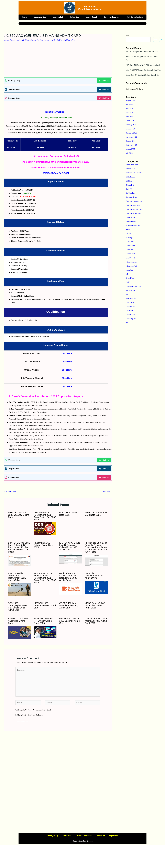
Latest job (74, 17)
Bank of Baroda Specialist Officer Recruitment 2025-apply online (68, 576)
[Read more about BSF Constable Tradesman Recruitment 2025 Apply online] (19, 589)
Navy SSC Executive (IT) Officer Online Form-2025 (44, 620)
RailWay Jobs (130, 290)
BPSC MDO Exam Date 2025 (68, 513)
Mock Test (129, 270)
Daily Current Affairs (134, 17)
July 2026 (129, 104)
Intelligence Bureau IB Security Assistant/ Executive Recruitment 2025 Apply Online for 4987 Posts (96, 547)
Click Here (67, 353)
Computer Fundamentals (134, 209)
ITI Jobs (128, 234)
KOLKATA (130, 242)
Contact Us (100, 836)
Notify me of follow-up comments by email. (34, 710)
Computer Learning (111, 17)
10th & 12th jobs (132, 165)
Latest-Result (91, 17)
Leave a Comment (10, 40)
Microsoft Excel (131, 262)
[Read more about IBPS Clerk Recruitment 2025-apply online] (96, 587)
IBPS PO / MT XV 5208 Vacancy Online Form (18, 514)
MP (127, 274)
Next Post (107, 491)
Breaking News (131, 197)
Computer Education (133, 205)
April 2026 (129, 117)
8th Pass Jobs (130, 169)
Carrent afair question (134, 201)
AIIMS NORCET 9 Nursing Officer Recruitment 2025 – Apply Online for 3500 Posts (45, 578)
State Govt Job (131, 298)
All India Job (22, 40)
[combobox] (78, 23)
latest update (130, 258)
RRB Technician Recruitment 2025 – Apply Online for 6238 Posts (45, 516)
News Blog (130, 278)
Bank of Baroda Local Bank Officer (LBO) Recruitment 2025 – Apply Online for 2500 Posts (19, 547)
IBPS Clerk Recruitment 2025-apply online (94, 575)
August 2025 (130, 149)
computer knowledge (133, 213)
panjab (128, 282)
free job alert (131, 221)
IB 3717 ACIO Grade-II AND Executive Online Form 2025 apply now (70, 546)
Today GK (129, 310)
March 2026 (130, 121)
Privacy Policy (52, 836)
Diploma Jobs (130, 217)
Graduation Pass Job (35, 40)
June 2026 (129, 109)
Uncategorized (131, 314)
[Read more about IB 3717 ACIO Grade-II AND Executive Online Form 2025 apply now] (70, 558)
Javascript (129, 238)
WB (127, 323)
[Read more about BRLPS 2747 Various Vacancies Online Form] (19, 632)
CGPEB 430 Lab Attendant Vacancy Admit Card (68, 605)
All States (129, 181)
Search (128, 35)
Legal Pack (113, 836)
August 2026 (130, 100)
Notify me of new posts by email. (30, 715)
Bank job (129, 189)
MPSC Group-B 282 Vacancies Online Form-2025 (95, 605)
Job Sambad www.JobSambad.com (89, 8)
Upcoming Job (131, 319)
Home (24, 17)
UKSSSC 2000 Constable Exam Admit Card (45, 605)
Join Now (105, 81)
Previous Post (10, 491)
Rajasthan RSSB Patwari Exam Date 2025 (43, 545)
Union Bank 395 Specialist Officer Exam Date (142, 75)
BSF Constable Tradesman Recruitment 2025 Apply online (17, 576)
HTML (128, 229)
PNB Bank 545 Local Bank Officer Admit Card (143, 65)
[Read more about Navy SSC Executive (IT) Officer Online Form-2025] (45, 632)
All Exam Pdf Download (134, 173)
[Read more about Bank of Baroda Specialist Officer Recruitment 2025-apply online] (70, 588)
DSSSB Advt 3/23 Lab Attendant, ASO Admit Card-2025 (96, 620)
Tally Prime (130, 302)
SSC (127, 294)
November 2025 (131, 137)
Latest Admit (58, 17)
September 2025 (131, 145)
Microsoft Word (131, 266)
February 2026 (131, 125)
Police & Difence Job (133, 286)
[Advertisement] (58, 60)
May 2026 (129, 113)
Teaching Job (130, 306)
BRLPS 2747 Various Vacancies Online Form (18, 620)
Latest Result (130, 254)
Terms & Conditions (83, 836)
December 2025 (131, 133)
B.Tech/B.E (130, 185)
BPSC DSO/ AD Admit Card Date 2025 (96, 513)
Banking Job (130, 193)
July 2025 (129, 153)
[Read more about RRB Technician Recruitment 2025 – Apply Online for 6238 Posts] (45, 529)
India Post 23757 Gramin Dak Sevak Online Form (143, 70)
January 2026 (130, 129)
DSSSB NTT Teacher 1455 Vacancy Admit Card (69, 620)
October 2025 (130, 141)
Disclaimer (67, 836)
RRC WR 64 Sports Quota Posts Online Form (142, 52)
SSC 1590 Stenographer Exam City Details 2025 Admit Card (18, 606)
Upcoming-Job (40, 17)
